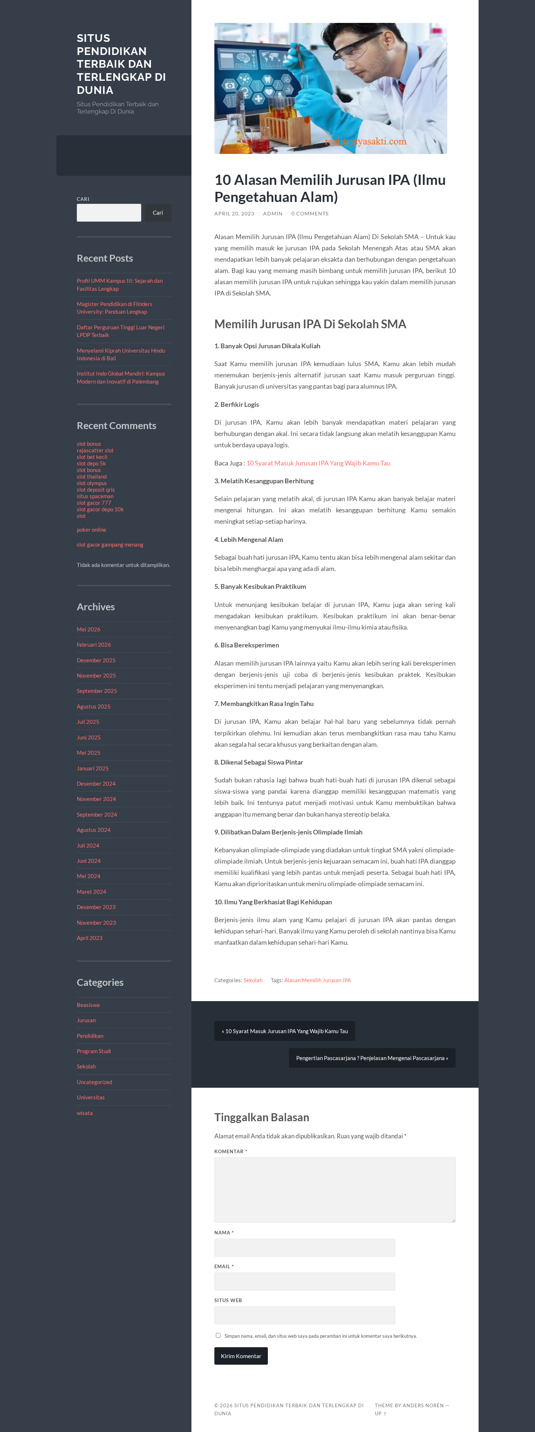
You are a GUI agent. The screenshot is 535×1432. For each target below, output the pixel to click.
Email (224, 1266)
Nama (224, 1232)
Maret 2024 (91, 891)
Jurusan (86, 1020)
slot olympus (92, 483)
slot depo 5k (91, 463)
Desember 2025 (96, 660)
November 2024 (96, 799)
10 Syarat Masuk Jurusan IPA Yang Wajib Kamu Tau (318, 463)
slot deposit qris (96, 489)
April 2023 (90, 938)
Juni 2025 (89, 737)
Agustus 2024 (94, 829)
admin (273, 214)
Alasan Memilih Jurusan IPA (317, 980)
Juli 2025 (88, 721)
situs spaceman (95, 496)
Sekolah (86, 1066)
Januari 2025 (93, 768)
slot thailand (92, 476)
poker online (91, 529)
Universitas (91, 1097)
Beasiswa (88, 1004)
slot (81, 515)
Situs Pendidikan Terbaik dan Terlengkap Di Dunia (121, 64)
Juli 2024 (88, 845)
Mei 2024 (88, 876)
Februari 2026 (94, 644)
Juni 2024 (89, 860)
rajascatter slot (95, 450)
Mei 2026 (88, 629)
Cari (83, 199)
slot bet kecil (92, 456)
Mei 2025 (88, 752)
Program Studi (94, 1051)
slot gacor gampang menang (110, 544)
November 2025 (96, 675)
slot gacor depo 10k (100, 509)
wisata (85, 1113)
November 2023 (96, 922)
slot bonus (89, 443)
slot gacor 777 (94, 502)
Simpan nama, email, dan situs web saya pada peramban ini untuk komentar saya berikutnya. (321, 1336)
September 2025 (97, 690)
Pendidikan (90, 1035)
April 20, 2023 (234, 214)
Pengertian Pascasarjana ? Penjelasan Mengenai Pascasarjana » (372, 1058)
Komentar (230, 1151)
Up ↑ (381, 1413)
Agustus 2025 (94, 706)
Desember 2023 (96, 907)
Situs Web (228, 1300)
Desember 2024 (96, 783)
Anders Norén (423, 1405)
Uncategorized (94, 1082)
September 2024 (97, 814)
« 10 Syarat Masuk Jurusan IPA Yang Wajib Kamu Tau (285, 1031)
